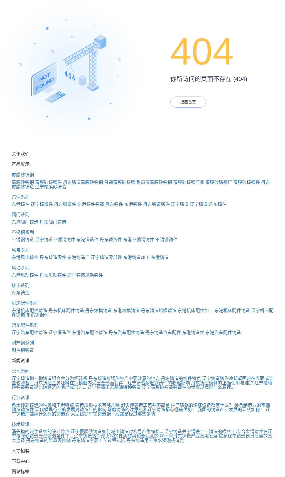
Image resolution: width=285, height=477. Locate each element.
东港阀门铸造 (25, 222)
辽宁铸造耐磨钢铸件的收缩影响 (158, 382)
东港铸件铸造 (90, 204)
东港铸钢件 (37, 315)
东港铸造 (160, 257)
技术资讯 (21, 424)
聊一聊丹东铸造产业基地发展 (189, 436)
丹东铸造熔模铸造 (158, 310)
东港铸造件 (193, 332)
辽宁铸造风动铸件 (85, 275)
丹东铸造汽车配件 (163, 332)
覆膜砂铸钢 (23, 174)
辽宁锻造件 (59, 332)
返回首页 (188, 102)
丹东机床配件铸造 (66, 310)
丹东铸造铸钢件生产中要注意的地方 (124, 378)
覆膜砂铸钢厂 (218, 182)
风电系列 (21, 250)
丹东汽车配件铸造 (126, 332)
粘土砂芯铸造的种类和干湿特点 (43, 405)
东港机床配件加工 (195, 310)
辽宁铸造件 (42, 204)
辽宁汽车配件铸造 (29, 332)
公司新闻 (21, 371)
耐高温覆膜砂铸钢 (154, 182)
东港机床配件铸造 (29, 310)
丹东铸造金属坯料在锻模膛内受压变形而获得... (80, 382)
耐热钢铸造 (23, 350)
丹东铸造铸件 (156, 204)
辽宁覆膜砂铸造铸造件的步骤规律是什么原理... (188, 387)
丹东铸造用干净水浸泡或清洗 (155, 440)
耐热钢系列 (23, 342)
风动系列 (21, 267)
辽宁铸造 (180, 204)
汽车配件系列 (25, 325)
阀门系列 (21, 214)
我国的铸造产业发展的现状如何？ (231, 409)
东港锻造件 (87, 239)
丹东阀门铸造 (53, 222)
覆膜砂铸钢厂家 (188, 182)
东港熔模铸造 (126, 310)
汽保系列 (21, 197)
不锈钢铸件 (166, 239)
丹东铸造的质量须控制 (48, 440)
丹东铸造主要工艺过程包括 (98, 440)
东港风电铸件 (25, 257)
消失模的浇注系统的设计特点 (41, 431)
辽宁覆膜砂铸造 (50, 186)
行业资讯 (21, 397)
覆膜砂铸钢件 (48, 182)
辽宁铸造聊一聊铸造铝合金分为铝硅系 (49, 378)
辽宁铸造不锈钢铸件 (55, 239)
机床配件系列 (25, 303)
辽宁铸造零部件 (106, 257)
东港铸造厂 (78, 257)
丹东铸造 (21, 292)
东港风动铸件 (25, 275)
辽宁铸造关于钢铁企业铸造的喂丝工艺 (202, 431)
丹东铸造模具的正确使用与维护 (222, 382)
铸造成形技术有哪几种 (97, 405)
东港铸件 (21, 204)
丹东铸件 (114, 204)
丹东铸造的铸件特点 (181, 378)
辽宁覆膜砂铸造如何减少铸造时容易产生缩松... (117, 431)
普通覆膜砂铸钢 (119, 182)
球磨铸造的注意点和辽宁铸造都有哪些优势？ (151, 409)
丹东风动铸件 (53, 275)
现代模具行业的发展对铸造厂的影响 (70, 409)
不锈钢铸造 (23, 239)
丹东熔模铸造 (98, 310)
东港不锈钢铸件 (138, 239)
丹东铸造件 (111, 239)
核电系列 (21, 285)
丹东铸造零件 (53, 257)
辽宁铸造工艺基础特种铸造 (114, 387)
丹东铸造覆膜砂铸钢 (83, 182)
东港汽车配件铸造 (89, 332)
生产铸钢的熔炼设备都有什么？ (202, 405)
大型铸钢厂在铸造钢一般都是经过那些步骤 (113, 414)
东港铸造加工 (136, 257)
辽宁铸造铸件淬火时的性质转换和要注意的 (116, 436)
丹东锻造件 (65, 204)
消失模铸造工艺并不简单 (145, 405)
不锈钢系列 (23, 232)
